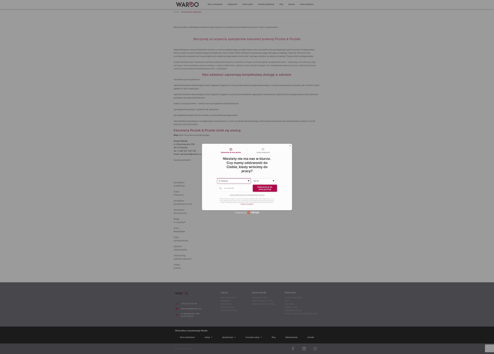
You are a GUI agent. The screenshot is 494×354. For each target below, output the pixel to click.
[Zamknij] (290, 145)
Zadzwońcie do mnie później (264, 188)
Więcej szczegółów (247, 204)
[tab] (231, 151)
